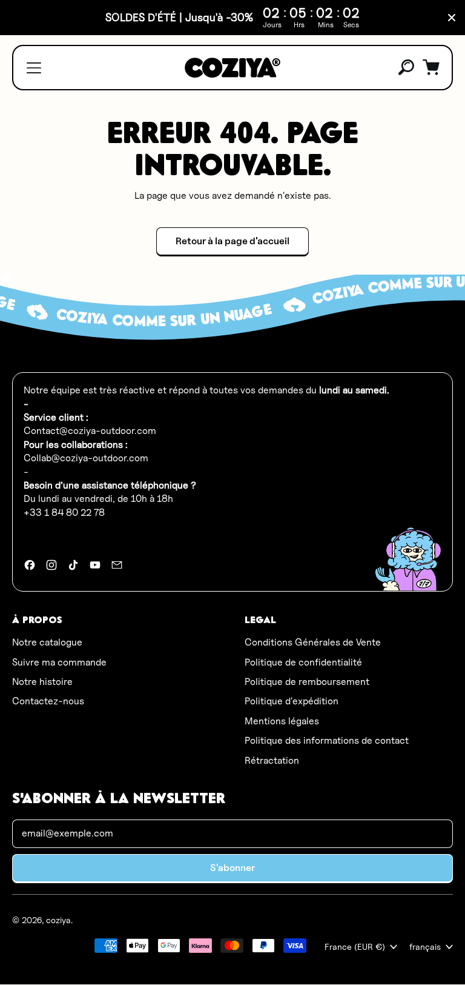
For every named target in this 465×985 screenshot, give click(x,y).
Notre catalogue (47, 642)
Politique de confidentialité (303, 662)
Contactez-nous (48, 701)
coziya (58, 920)
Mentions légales (282, 721)
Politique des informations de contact (327, 740)
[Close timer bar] (451, 17)
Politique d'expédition (291, 701)
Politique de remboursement (307, 681)
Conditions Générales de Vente (313, 642)
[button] (406, 67)
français (425, 946)
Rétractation (272, 760)
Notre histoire (42, 681)
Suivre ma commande (59, 662)
